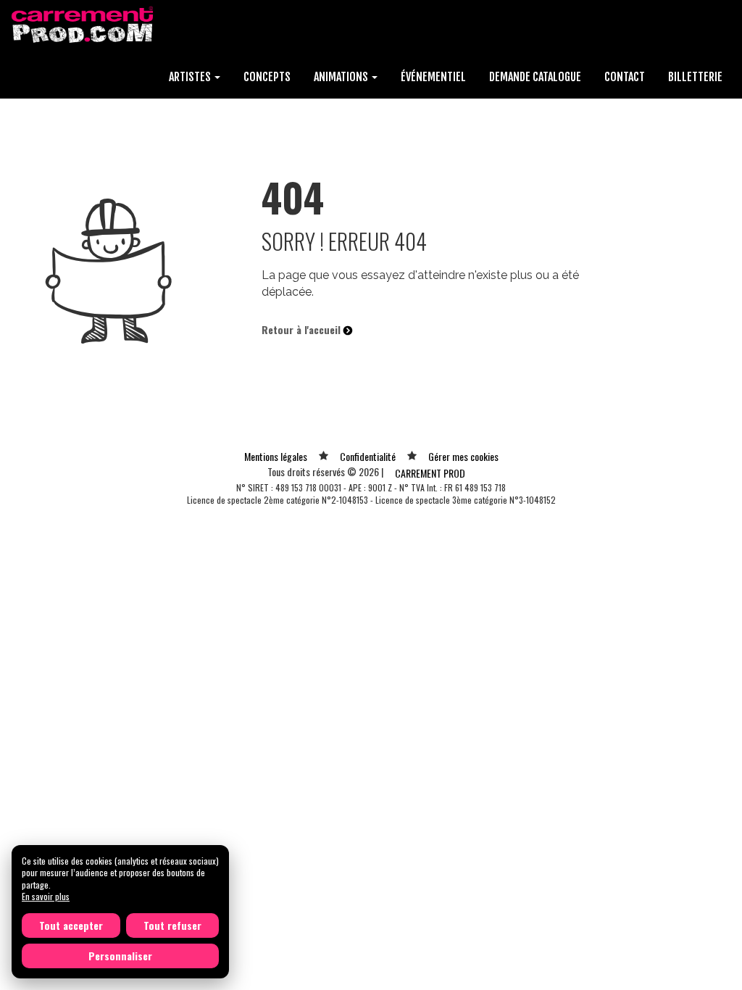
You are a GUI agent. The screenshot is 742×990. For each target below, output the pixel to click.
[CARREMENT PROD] (84, 23)
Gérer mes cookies (463, 456)
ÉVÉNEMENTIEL (433, 77)
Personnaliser (120, 955)
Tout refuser (172, 925)
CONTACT (624, 77)
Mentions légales (275, 456)
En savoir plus (46, 896)
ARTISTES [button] (191, 77)
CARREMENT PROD (430, 473)
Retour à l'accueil (302, 329)
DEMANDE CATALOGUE (535, 77)
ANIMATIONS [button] (342, 77)
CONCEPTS (267, 77)
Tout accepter (71, 925)
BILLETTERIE (695, 77)
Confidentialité (368, 456)
